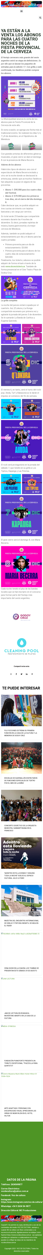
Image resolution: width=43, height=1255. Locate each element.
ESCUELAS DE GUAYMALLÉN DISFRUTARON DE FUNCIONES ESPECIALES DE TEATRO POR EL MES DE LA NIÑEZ (20, 780)
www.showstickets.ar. (15, 266)
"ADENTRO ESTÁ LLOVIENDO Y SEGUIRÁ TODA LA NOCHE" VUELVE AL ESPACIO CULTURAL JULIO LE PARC (19, 875)
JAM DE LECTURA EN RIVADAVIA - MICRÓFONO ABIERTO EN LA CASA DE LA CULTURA (19, 1015)
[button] (21, 11)
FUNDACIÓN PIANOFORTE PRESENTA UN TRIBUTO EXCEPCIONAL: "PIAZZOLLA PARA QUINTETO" (20, 1063)
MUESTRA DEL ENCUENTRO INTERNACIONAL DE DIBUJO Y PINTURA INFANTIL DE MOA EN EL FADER (21, 923)
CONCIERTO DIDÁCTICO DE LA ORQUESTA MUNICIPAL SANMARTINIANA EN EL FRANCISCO (20, 828)
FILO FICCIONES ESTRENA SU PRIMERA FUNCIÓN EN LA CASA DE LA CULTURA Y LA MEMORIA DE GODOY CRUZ (20, 733)
